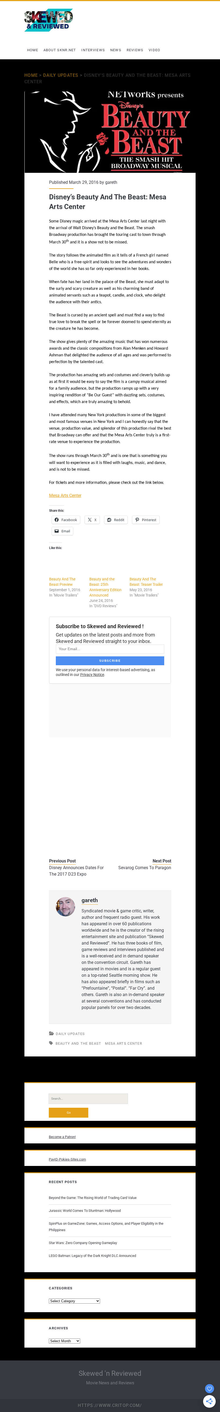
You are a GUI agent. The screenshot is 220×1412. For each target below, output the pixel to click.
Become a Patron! (62, 1137)
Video (154, 50)
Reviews (135, 50)
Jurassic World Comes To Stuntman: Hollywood (85, 1211)
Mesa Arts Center (65, 495)
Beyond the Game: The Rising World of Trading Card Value (93, 1198)
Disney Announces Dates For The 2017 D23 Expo (76, 871)
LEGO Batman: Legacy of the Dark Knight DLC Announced (92, 1256)
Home (32, 50)
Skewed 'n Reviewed (110, 1373)
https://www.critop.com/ (110, 1405)
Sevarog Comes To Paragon (144, 867)
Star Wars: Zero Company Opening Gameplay (83, 1243)
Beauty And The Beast (78, 1043)
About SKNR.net (59, 50)
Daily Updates (61, 75)
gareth (111, 182)
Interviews (93, 50)
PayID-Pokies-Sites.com (67, 1159)
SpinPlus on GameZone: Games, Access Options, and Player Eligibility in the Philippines (106, 1226)
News (115, 50)
